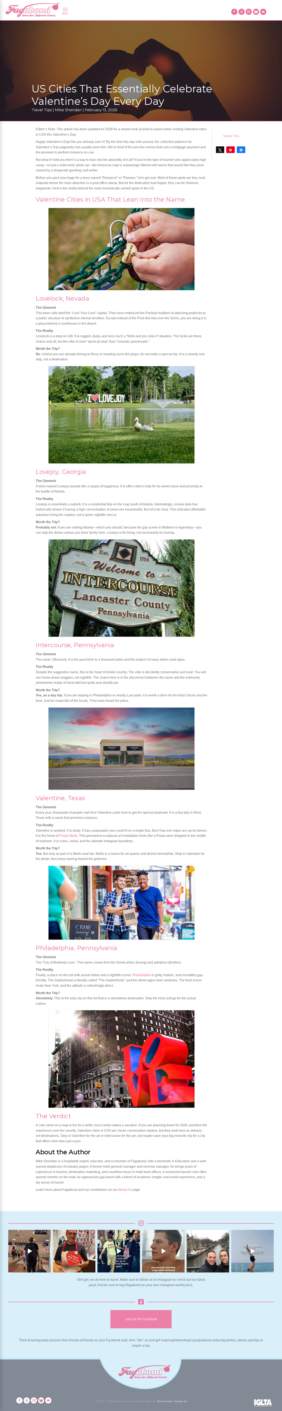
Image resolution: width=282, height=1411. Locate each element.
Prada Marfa (68, 835)
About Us (125, 1189)
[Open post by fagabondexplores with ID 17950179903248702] (163, 1251)
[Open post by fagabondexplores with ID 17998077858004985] (252, 1251)
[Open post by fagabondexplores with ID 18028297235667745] (29, 1251)
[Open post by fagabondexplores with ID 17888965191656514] (208, 1251)
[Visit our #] (263, 12)
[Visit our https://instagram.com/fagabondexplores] (249, 12)
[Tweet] (220, 150)
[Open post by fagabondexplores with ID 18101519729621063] (118, 1251)
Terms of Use (164, 1401)
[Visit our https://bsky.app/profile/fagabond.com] (256, 12)
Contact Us (180, 1401)
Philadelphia (141, 975)
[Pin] (230, 150)
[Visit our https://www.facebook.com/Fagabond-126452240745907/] (234, 12)
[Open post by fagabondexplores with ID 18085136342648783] (74, 1251)
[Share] (241, 150)
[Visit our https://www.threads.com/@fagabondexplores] (241, 12)
